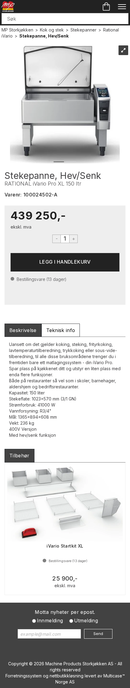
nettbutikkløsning (66, 675)
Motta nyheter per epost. (65, 612)
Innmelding (50, 620)
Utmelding (86, 620)
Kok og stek (52, 29)
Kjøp (65, 262)
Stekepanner (83, 29)
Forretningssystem (23, 675)
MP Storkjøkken (17, 29)
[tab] (23, 330)
